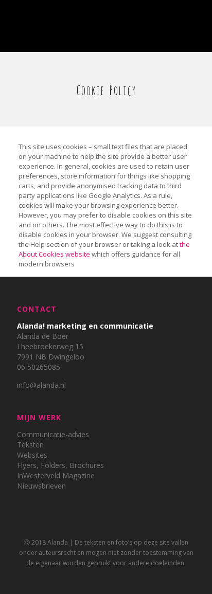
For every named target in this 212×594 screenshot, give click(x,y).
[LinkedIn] (113, 578)
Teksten (30, 444)
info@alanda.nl (41, 385)
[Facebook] (99, 578)
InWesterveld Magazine (56, 475)
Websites (32, 455)
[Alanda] (106, 20)
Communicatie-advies (53, 434)
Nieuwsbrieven (41, 486)
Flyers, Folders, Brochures (60, 465)
